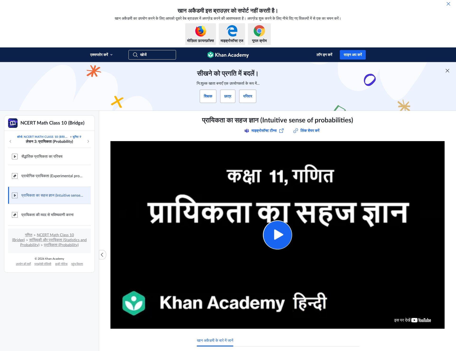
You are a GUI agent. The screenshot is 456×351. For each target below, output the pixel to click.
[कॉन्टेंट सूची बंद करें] (102, 254)
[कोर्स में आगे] (88, 141)
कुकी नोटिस (61, 264)
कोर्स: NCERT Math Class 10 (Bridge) (43, 136)
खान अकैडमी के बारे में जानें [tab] (215, 340)
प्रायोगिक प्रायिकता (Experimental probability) (52, 176)
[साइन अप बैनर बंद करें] (447, 70)
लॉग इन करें (324, 55)
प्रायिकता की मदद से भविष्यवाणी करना (47, 215)
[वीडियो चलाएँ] (277, 235)
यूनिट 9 (77, 136)
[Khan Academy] (228, 55)
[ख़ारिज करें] (448, 4)
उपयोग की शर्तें (23, 264)
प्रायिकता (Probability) (61, 245)
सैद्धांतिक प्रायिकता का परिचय (41, 156)
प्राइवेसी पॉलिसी (42, 264)
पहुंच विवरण (77, 264)
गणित (28, 235)
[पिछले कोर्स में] (10, 141)
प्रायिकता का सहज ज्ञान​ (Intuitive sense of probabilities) (52, 195)
